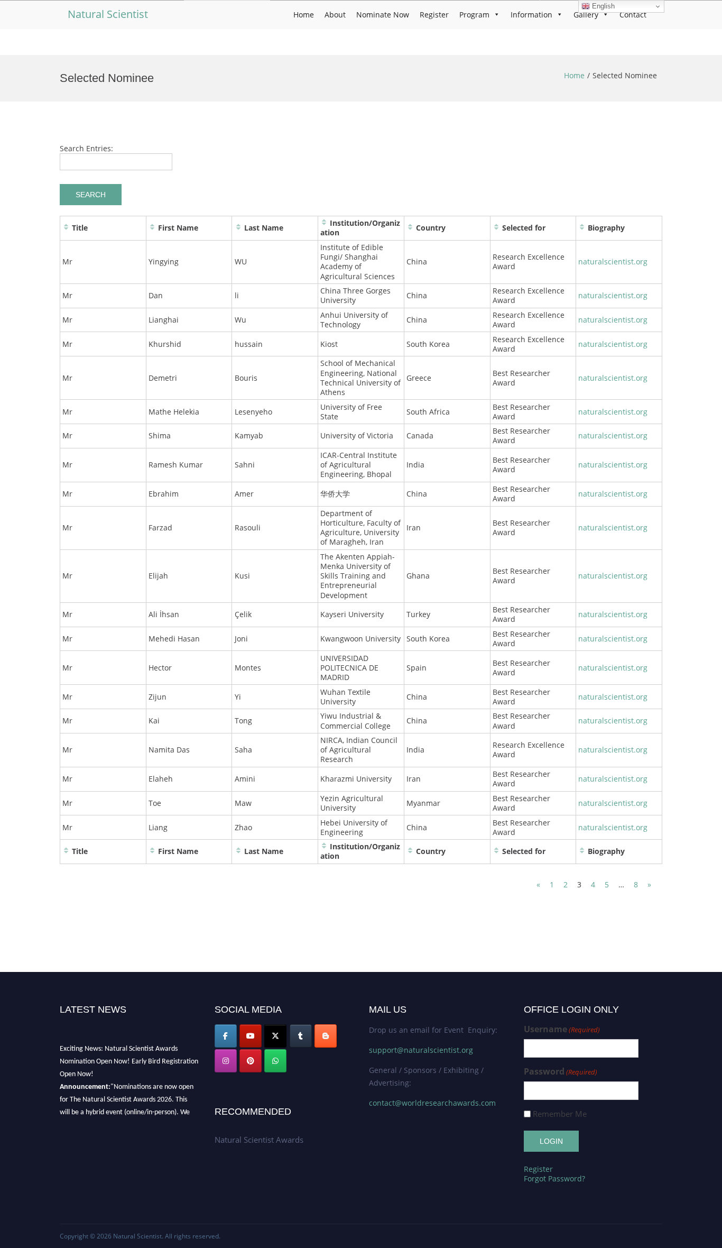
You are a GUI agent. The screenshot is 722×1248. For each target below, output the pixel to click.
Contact (632, 15)
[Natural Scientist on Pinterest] (250, 1060)
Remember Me (560, 1114)
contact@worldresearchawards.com (432, 1103)
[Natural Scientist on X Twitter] (275, 1036)
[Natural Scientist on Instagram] (226, 1060)
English (602, 6)
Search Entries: (86, 148)
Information (531, 15)
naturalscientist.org (612, 261)
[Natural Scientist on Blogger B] (325, 1036)
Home (303, 15)
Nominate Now (382, 15)
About (335, 15)
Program (474, 15)
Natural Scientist (108, 14)
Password (560, 1071)
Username (562, 1029)
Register (434, 15)
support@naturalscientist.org (421, 1050)
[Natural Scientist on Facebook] (226, 1036)
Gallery (585, 15)
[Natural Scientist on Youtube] (250, 1036)
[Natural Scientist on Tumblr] (301, 1036)
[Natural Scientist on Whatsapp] (275, 1060)
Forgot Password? (554, 1178)
